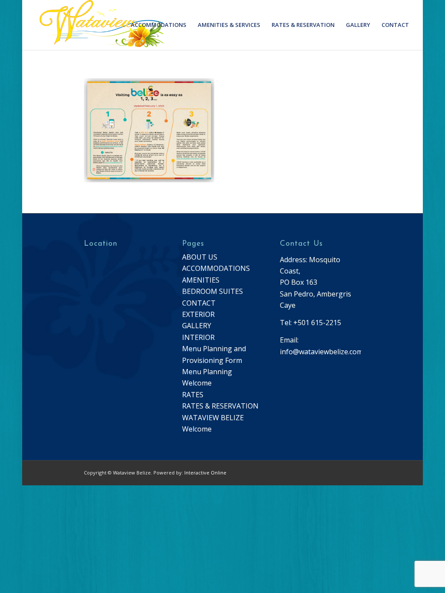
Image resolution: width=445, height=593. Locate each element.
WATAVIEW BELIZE (213, 417)
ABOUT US (199, 257)
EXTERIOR (198, 314)
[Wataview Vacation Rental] (96, 25)
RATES (192, 394)
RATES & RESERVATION (220, 406)
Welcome (197, 429)
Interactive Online (205, 472)
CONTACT (199, 303)
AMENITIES (200, 280)
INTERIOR (198, 337)
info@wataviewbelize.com (321, 351)
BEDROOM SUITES (212, 291)
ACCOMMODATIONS (216, 268)
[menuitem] (158, 25)
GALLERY (196, 325)
